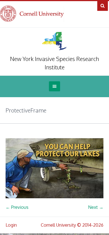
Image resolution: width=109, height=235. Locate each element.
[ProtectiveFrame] (54, 168)
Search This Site (102, 5)
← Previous (17, 207)
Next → (95, 207)
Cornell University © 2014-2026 (72, 225)
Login (11, 225)
